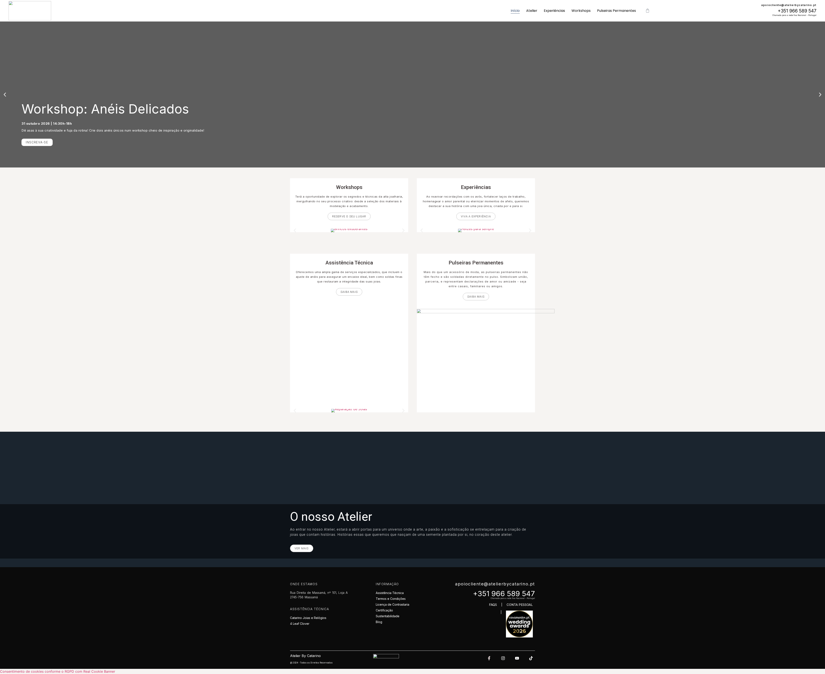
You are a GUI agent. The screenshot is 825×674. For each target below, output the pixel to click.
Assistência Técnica (390, 593)
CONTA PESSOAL (520, 605)
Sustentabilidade (387, 616)
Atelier (531, 10)
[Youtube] (517, 658)
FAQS (493, 605)
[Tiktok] (531, 658)
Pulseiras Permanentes (616, 10)
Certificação (384, 610)
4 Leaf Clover (299, 623)
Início (515, 10)
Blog (379, 622)
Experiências (554, 10)
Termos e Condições (391, 598)
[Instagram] (503, 658)
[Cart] (647, 11)
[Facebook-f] (489, 658)
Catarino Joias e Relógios (308, 618)
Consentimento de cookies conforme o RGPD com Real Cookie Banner (57, 671)
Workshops (581, 10)
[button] (5, 94)
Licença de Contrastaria (392, 604)
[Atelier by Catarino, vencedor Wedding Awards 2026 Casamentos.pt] (519, 636)
